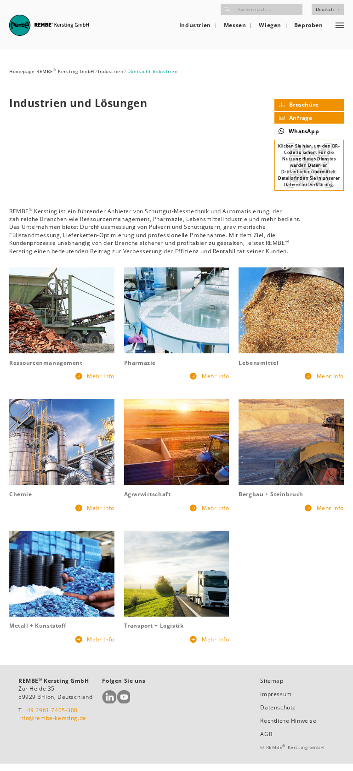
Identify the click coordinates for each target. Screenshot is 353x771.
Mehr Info (99, 376)
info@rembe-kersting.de (52, 717)
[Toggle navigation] (340, 25)
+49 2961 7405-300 (50, 710)
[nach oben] (336, 754)
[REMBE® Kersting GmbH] (49, 25)
